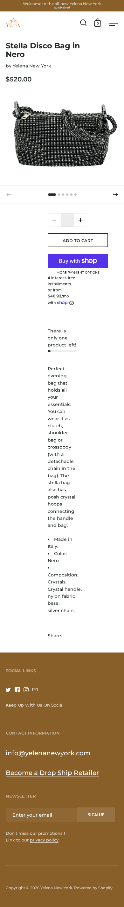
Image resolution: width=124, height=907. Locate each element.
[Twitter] (10, 690)
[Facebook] (19, 690)
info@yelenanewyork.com (48, 753)
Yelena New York (32, 66)
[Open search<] (83, 22)
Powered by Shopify (93, 887)
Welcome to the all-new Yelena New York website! (62, 6)
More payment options (78, 272)
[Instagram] (28, 690)
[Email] (36, 690)
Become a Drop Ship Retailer (52, 773)
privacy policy (44, 839)
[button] (115, 194)
